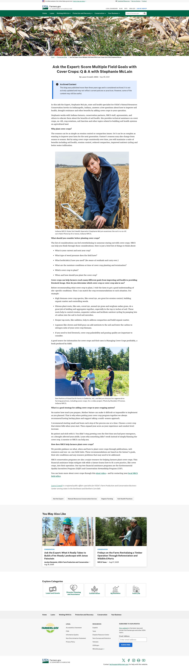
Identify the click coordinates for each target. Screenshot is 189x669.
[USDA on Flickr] (138, 660)
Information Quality (72, 635)
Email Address (124, 636)
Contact (144, 1)
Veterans (95, 642)
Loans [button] (52, 13)
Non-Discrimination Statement (76, 638)
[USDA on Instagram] (133, 660)
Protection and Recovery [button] (82, 13)
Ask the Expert (58, 499)
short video (101, 473)
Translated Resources (123, 1)
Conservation (94, 593)
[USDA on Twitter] (123, 660)
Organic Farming (107, 499)
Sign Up (144, 8)
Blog (121, 8)
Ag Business (115, 593)
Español (95, 628)
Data (125, 8)
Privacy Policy (70, 642)
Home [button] (44, 13)
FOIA (67, 631)
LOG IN (139, 8)
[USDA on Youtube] (143, 660)
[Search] (144, 13)
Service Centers (135, 1)
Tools (94, 631)
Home (52, 57)
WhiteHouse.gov (98, 649)
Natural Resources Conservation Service (82, 499)
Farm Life (136, 593)
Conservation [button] (99, 13)
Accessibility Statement (74, 628)
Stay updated (123, 628)
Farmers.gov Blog (62, 57)
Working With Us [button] (63, 13)
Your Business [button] (113, 13)
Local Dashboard (112, 8)
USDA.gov (132, 8)
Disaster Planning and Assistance (73, 593)
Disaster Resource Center (101, 635)
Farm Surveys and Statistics (102, 638)
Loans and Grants (53, 593)
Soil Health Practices (124, 499)
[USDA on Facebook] (128, 660)
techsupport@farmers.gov (119, 664)
